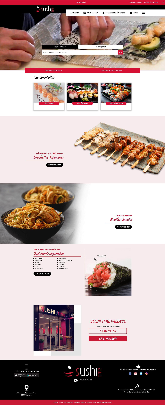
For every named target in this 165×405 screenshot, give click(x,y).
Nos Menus (49, 103)
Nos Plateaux (82, 103)
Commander (54, 164)
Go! (120, 52)
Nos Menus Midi (116, 103)
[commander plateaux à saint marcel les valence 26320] (82, 93)
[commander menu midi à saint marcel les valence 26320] (116, 93)
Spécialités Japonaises (111, 70)
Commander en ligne (104, 402)
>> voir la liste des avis (150, 2)
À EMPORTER (107, 331)
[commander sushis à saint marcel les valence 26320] (45, 6)
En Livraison (61, 47)
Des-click (92, 402)
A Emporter (101, 47)
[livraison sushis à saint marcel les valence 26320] (82, 371)
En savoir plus (42, 273)
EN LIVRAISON (107, 338)
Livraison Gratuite (53, 70)
